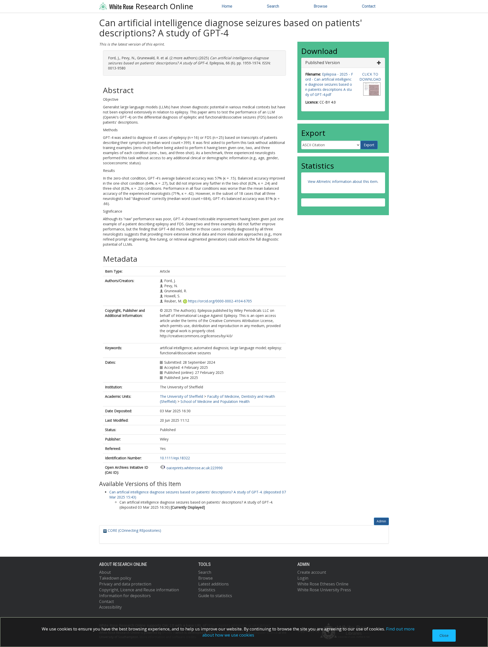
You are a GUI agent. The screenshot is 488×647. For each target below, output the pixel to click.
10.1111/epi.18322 (175, 457)
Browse (320, 6)
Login (302, 578)
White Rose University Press (324, 590)
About (105, 572)
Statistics (206, 590)
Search (273, 6)
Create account (311, 572)
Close (444, 635)
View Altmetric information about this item (342, 181)
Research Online (151, 6)
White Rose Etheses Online (322, 584)
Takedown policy (115, 578)
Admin (381, 521)
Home (227, 6)
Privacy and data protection (125, 584)
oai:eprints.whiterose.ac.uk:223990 (194, 467)
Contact (368, 6)
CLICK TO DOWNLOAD (370, 77)
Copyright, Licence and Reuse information (139, 590)
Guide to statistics (215, 595)
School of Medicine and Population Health (215, 401)
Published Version (322, 62)
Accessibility (110, 607)
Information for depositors (125, 595)
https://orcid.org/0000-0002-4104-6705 (220, 301)
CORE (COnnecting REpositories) (134, 530)
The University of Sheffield (181, 396)
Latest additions (213, 584)
